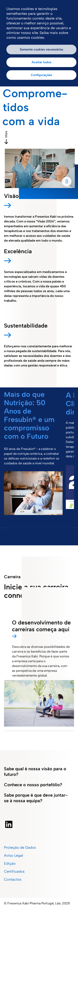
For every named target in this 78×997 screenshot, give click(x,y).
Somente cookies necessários (41, 49)
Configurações (41, 75)
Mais (6, 134)
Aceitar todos (41, 62)
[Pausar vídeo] (67, 181)
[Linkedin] (9, 824)
